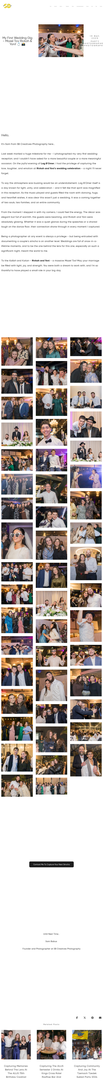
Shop (92, 6)
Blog (96, 6)
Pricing (73, 6)
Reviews (87, 6)
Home (50, 6)
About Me (55, 6)
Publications (67, 6)
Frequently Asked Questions (80, 6)
